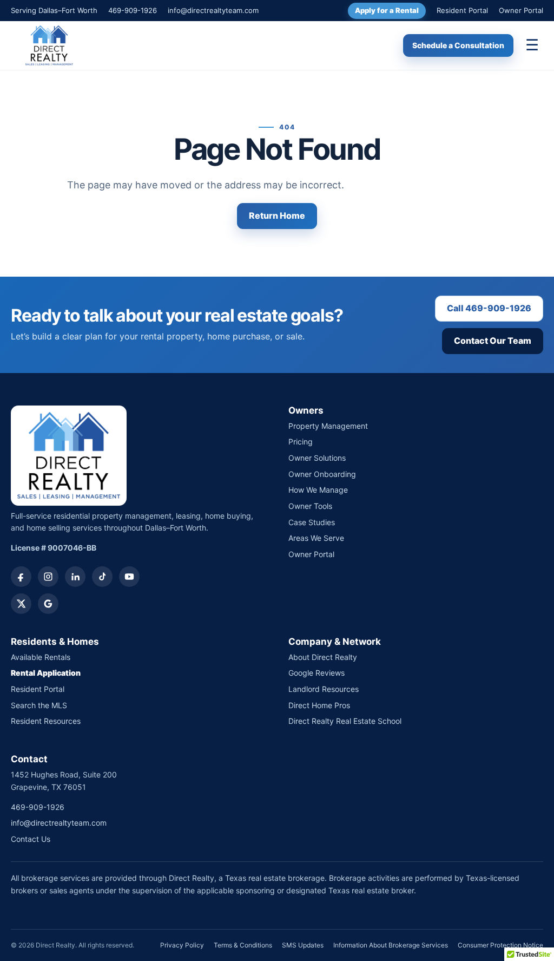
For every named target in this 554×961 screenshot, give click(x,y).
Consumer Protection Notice (500, 945)
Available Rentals (40, 657)
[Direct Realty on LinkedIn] (75, 576)
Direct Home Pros (319, 705)
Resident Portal (462, 10)
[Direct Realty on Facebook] (21, 576)
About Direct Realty (322, 657)
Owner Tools (310, 506)
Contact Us (30, 839)
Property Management (328, 425)
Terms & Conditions (243, 945)
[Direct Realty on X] (21, 603)
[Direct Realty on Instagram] (48, 576)
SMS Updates (303, 945)
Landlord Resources (323, 689)
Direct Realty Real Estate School (344, 720)
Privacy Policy (182, 945)
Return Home (277, 215)
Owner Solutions (317, 457)
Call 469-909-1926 (489, 308)
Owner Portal (521, 10)
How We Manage (318, 489)
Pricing (300, 441)
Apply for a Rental (387, 10)
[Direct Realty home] (49, 45)
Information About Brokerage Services (390, 945)
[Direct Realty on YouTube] (129, 576)
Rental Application (46, 672)
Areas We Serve (316, 537)
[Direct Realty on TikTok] (102, 576)
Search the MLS (39, 705)
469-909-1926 (132, 10)
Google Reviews (316, 672)
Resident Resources (46, 720)
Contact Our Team (492, 340)
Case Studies (311, 522)
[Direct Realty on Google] (48, 603)
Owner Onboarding (322, 474)
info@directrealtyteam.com (213, 10)
